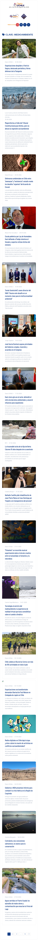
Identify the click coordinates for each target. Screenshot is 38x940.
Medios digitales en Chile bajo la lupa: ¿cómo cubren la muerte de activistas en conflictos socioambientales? (19, 743)
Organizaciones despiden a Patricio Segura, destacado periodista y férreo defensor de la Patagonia (17, 68)
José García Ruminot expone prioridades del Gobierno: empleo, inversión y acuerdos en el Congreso (18, 347)
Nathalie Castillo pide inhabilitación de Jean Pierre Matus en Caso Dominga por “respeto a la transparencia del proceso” (18, 498)
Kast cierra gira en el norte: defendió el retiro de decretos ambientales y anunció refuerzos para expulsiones (19, 400)
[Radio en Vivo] (17, 24)
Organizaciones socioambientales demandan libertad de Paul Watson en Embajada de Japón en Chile (17, 692)
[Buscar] (25, 24)
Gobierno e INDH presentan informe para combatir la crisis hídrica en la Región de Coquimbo (19, 790)
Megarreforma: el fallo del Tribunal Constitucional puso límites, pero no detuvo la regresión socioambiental (17, 126)
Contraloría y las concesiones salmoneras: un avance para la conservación (15, 844)
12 (25, 934)
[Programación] (21, 24)
